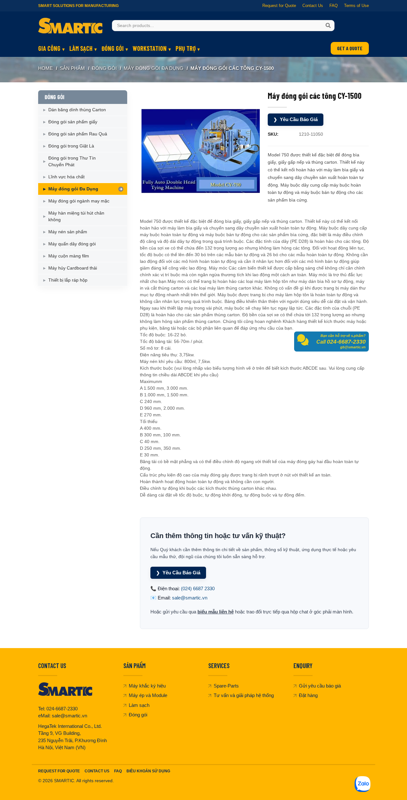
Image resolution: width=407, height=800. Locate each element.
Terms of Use (356, 5)
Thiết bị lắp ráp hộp (67, 280)
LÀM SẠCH (81, 48)
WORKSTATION (150, 48)
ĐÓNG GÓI (112, 48)
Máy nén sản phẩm (67, 231)
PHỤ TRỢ (186, 48)
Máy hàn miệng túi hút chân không (76, 216)
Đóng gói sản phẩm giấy (72, 121)
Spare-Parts (226, 685)
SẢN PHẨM (72, 68)
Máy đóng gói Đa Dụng (153, 68)
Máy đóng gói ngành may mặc (78, 200)
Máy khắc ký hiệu (147, 685)
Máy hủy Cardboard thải (72, 267)
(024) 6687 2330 (198, 588)
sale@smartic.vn (189, 597)
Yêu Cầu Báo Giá (295, 119)
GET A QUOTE (349, 48)
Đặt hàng (308, 695)
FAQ (333, 5)
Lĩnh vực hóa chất (66, 176)
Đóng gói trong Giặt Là (71, 145)
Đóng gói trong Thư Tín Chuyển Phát (72, 161)
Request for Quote (279, 5)
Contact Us (312, 5)
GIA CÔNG (49, 48)
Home (45, 68)
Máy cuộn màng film (68, 255)
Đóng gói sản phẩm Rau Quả (77, 133)
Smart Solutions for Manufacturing (78, 5)
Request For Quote (59, 771)
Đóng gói (138, 714)
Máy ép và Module (148, 695)
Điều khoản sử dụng (148, 771)
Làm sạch (139, 705)
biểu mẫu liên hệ (215, 611)
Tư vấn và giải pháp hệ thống (244, 695)
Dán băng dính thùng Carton (77, 109)
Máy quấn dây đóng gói (72, 243)
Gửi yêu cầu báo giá (320, 685)
